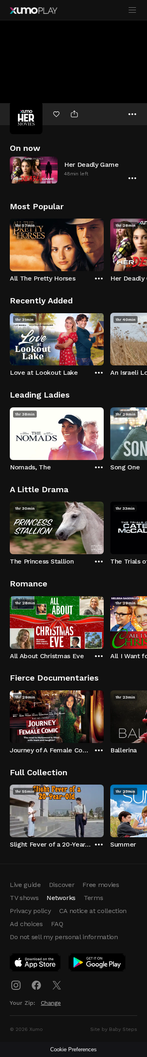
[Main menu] (132, 10)
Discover (61, 885)
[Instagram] (16, 985)
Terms (93, 898)
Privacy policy (30, 911)
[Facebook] (36, 985)
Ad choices (26, 924)
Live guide (25, 885)
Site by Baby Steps (113, 1029)
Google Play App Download (97, 964)
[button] (73, 170)
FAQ (57, 924)
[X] (57, 985)
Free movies (100, 885)
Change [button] (51, 1003)
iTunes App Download (35, 964)
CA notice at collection (93, 911)
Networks (61, 898)
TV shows (24, 898)
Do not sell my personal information (64, 937)
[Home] (33, 10)
